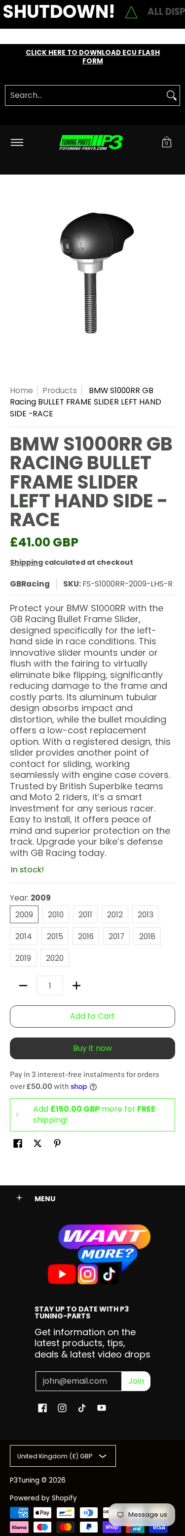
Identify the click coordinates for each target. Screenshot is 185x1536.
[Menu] (16, 142)
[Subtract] (23, 985)
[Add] (76, 985)
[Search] (172, 95)
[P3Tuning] (91, 142)
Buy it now (92, 1048)
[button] (166, 142)
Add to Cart (92, 1016)
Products (59, 390)
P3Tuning (24, 1480)
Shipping (26, 562)
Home (21, 390)
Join (136, 1381)
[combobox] (84, 95)
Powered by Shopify (43, 1498)
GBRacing (30, 583)
